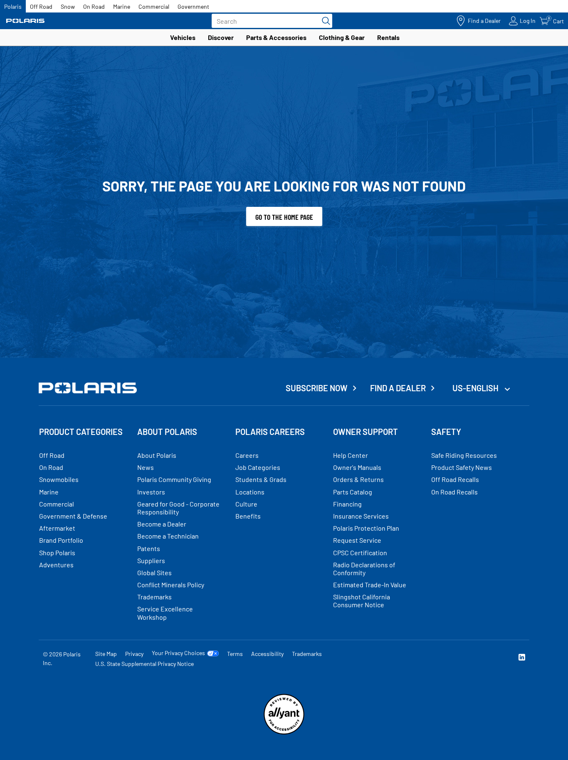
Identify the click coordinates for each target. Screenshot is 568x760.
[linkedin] (522, 658)
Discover (221, 37)
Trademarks (307, 653)
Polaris (13, 6)
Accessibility (267, 653)
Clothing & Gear (342, 37)
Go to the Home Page (284, 216)
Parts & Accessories (276, 37)
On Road (94, 6)
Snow (68, 6)
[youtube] (432, 658)
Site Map (106, 653)
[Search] (324, 21)
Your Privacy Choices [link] (178, 653)
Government (193, 6)
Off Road (41, 6)
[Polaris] (25, 21)
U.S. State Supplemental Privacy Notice (144, 663)
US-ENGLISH (476, 388)
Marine (121, 6)
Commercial (153, 6)
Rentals (388, 37)
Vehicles (182, 37)
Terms (235, 653)
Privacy (134, 653)
